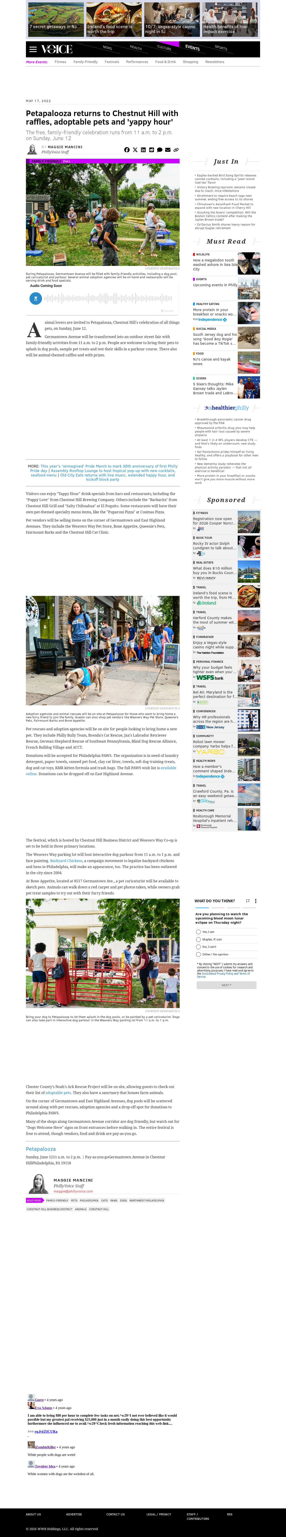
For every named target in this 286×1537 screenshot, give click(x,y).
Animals (80, 1209)
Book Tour (204, 538)
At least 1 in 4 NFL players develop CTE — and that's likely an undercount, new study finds (226, 443)
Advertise (74, 1514)
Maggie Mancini (65, 146)
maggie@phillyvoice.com (73, 1191)
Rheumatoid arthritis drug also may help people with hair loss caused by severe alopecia (225, 431)
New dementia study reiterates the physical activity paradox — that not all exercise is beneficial (223, 467)
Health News (205, 761)
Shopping (190, 61)
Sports (221, 47)
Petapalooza (41, 1148)
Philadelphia (89, 1200)
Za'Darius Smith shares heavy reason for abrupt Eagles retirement (225, 226)
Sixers (201, 378)
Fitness (60, 61)
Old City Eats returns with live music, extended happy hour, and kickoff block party (117, 477)
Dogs (123, 1200)
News (107, 47)
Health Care (205, 810)
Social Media (206, 329)
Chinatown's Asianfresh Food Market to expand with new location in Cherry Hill (224, 206)
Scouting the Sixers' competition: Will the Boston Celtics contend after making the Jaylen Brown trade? (225, 215)
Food (200, 353)
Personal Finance (209, 662)
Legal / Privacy (159, 1514)
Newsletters (214, 61)
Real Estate (204, 562)
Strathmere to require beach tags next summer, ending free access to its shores (224, 197)
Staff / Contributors (198, 1516)
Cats (104, 1200)
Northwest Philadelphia (147, 1200)
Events (192, 47)
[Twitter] (135, 150)
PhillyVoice (57, 49)
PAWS (113, 1200)
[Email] (167, 150)
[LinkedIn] (143, 150)
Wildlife (203, 254)
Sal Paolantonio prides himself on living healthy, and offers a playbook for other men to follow (226, 455)
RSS (229, 1514)
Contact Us (115, 1514)
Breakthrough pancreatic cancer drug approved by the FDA (223, 421)
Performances (137, 61)
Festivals (112, 61)
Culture (164, 47)
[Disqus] (103, 1332)
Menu (33, 49)
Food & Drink (165, 61)
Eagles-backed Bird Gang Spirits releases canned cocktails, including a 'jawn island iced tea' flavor (225, 178)
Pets (66, 161)
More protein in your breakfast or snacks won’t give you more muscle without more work (225, 479)
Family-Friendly (86, 61)
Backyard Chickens (66, 861)
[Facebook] (126, 150)
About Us (33, 1514)
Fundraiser (205, 637)
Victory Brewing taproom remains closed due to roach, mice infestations (225, 189)
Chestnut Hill (99, 1209)
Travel (201, 587)
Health (136, 47)
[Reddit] (151, 150)
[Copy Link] (176, 150)
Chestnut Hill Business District (49, 1209)
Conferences (206, 711)
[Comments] (159, 150)
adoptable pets (58, 1093)
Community (205, 736)
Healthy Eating (207, 304)
